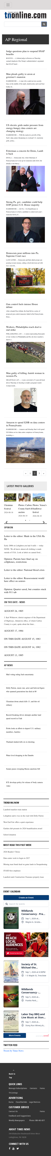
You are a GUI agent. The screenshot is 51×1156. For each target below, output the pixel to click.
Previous (6, 522)
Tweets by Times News (13, 1050)
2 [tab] (29, 520)
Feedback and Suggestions (20, 1115)
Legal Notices (34, 1102)
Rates (11, 1102)
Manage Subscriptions (18, 1088)
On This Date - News (14, 602)
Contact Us (13, 1111)
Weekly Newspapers (17, 1120)
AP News (8, 665)
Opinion (8, 527)
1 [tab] (25, 520)
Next (44, 522)
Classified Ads (21, 1102)
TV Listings (13, 1092)
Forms (42, 1088)
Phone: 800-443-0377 (37, 1120)
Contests (33, 1088)
